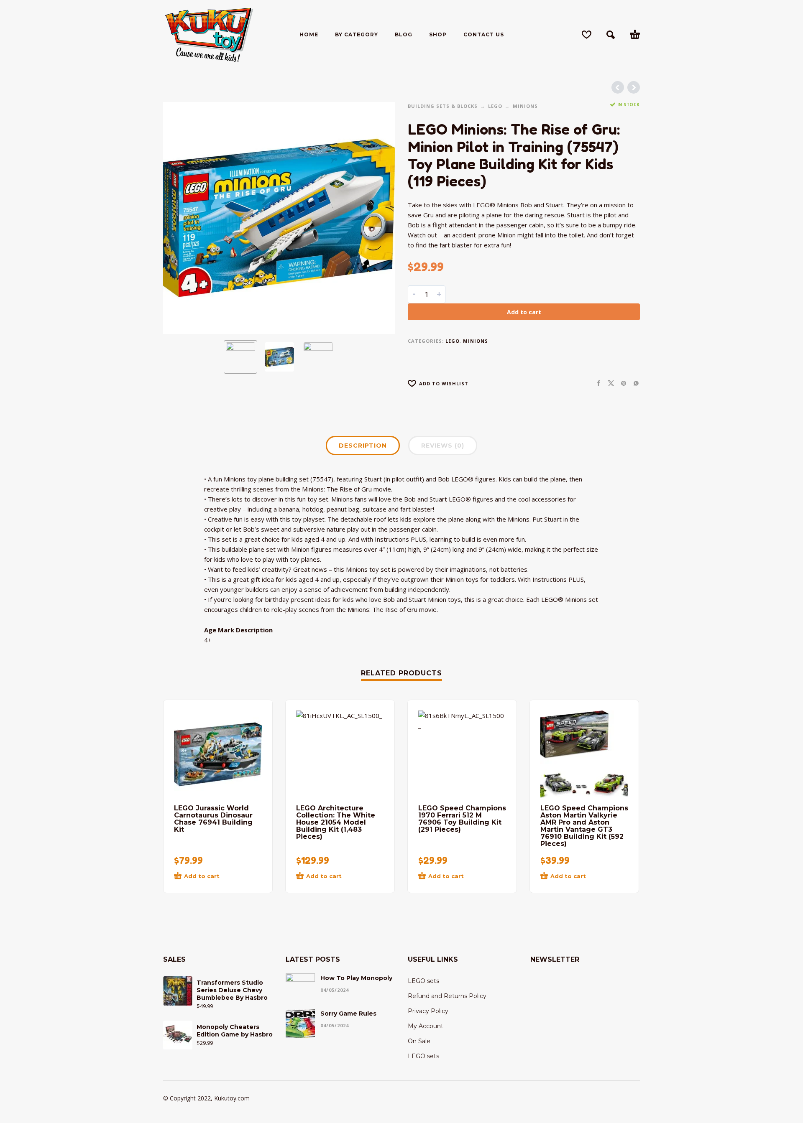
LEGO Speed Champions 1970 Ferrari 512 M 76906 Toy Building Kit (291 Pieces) (462, 818)
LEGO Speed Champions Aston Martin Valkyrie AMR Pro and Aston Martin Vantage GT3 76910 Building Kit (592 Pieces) (584, 826)
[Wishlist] (586, 35)
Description (363, 445)
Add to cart (524, 312)
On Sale (419, 1041)
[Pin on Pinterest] (621, 383)
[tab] (362, 447)
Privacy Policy (428, 1011)
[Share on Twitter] (608, 383)
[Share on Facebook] (596, 383)
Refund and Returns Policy (447, 996)
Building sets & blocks (443, 106)
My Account (425, 1026)
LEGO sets (423, 981)
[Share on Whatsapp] (633, 383)
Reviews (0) (442, 445)
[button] (610, 35)
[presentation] (180, 218)
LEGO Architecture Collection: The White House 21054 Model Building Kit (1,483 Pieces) (335, 822)
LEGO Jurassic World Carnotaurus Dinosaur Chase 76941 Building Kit (213, 818)
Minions (525, 106)
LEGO (495, 106)
